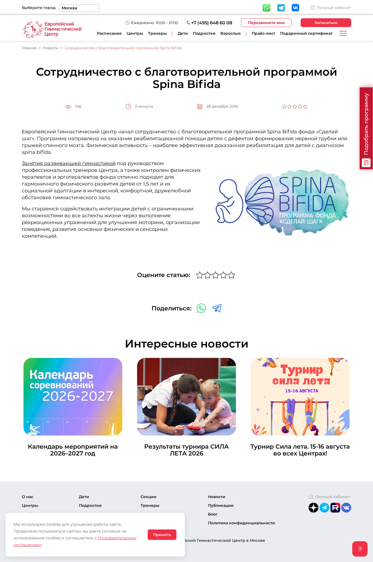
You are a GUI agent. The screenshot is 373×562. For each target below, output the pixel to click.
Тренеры (157, 33)
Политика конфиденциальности (241, 522)
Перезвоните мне (266, 22)
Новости (216, 496)
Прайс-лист (263, 33)
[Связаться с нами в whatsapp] (202, 307)
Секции (148, 496)
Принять (162, 534)
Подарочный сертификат (306, 33)
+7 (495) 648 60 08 (211, 22)
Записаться (326, 22)
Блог (213, 514)
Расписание (109, 33)
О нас (27, 496)
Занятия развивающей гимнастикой (69, 163)
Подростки (90, 505)
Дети (84, 496)
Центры (135, 33)
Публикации (221, 505)
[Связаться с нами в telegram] (216, 307)
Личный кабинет (334, 7)
